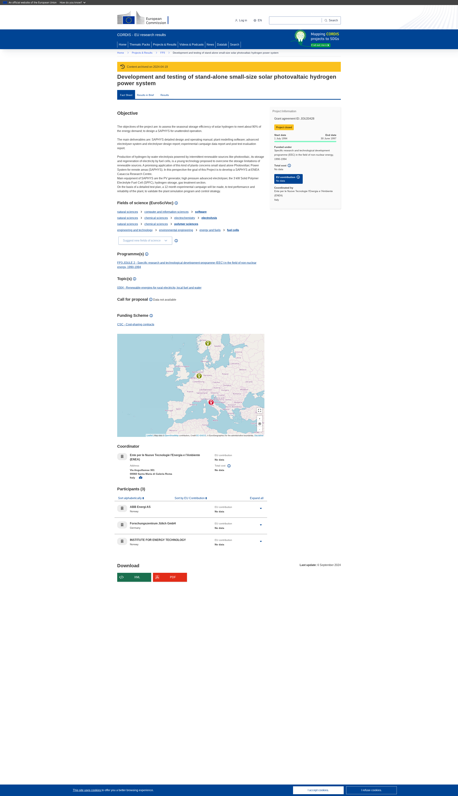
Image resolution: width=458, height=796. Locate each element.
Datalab (222, 44)
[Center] (259, 423)
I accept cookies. (318, 790)
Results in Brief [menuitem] (145, 95)
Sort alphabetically (130, 498)
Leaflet (150, 435)
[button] (258, 20)
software (201, 211)
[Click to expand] (260, 508)
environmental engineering (176, 230)
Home (122, 44)
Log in (243, 20)
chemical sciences (156, 217)
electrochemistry (184, 217)
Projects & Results (164, 44)
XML (137, 577)
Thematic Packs (140, 44)
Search (234, 44)
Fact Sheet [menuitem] (126, 95)
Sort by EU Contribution (190, 498)
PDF (173, 577)
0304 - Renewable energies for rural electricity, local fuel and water (159, 287)
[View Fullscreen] (259, 410)
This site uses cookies (87, 790)
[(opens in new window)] (146, 18)
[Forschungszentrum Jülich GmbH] (199, 376)
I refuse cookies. (371, 790)
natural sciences (127, 211)
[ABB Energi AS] (208, 343)
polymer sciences (186, 224)
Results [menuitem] (164, 95)
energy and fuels (210, 230)
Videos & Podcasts (191, 44)
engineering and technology (135, 230)
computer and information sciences (166, 211)
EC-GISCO (201, 435)
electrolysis (209, 217)
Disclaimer (259, 435)
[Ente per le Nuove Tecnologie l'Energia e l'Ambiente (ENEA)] (211, 402)
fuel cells (233, 230)
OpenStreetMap (172, 435)
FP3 (162, 52)
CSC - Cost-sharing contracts (135, 324)
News (210, 44)
